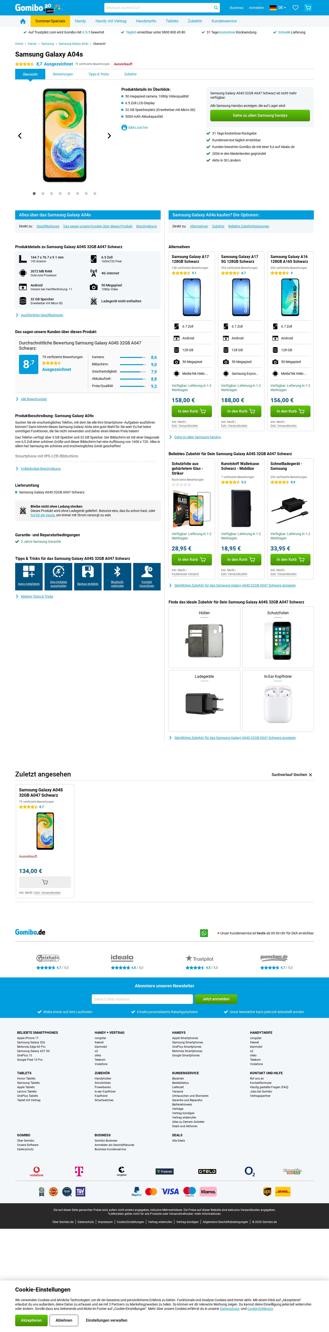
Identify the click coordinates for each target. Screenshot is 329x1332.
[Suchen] (216, 8)
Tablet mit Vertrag (28, 1100)
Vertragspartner (260, 1096)
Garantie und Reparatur (187, 1100)
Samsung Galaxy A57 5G (33, 1051)
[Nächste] (109, 136)
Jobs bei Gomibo (261, 1091)
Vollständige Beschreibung (41, 469)
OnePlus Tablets (27, 1096)
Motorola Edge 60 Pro (31, 1046)
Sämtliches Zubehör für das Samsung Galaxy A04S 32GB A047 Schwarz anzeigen (235, 585)
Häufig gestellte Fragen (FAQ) (269, 1087)
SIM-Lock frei (138, 127)
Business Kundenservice (110, 1149)
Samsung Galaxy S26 (31, 1042)
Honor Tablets (26, 1078)
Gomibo (23, 1135)
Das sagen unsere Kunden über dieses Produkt (97, 226)
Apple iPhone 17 (28, 1038)
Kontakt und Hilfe (266, 1073)
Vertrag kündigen (183, 1113)
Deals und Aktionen (184, 1126)
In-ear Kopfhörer (105, 1091)
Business (103, 1135)
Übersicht (99, 43)
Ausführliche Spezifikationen (42, 315)
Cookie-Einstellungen (130, 1222)
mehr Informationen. (208, 1214)
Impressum (105, 1222)
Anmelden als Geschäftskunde (114, 1145)
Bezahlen (178, 1078)
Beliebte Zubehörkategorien (248, 226)
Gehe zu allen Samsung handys (197, 437)
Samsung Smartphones (187, 1042)
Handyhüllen (103, 1078)
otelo (98, 1055)
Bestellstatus (180, 1083)
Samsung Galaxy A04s (73, 43)
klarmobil (101, 1046)
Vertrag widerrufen (184, 1117)
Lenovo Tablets (27, 1091)
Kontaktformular (261, 1083)
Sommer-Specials (50, 21)
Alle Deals (178, 1140)
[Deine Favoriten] (295, 7)
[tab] (34, 193)
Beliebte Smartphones (37, 1033)
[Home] (23, 21)
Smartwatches (104, 1100)
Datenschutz (25, 1149)
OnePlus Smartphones (186, 1046)
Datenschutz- (230, 1309)
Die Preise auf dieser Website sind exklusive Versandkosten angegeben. (230, 1210)
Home (19, 43)
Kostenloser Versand (185, 574)
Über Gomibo (25, 1140)
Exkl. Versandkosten (185, 425)
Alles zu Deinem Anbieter (188, 1122)
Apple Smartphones (185, 1038)
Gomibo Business (106, 1140)
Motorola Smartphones (187, 1051)
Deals (177, 1135)
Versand (177, 1091)
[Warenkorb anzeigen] (308, 7)
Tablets (172, 21)
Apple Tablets (26, 1087)
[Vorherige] (20, 136)
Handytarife (146, 21)
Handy (80, 21)
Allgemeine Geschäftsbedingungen (225, 1222)
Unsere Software (27, 1145)
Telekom (100, 1059)
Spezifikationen (48, 226)
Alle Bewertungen (34, 399)
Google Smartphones (186, 1055)
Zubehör (195, 21)
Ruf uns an (257, 1078)
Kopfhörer (101, 1096)
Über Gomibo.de (63, 1222)
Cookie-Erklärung (260, 1309)
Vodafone (101, 1064)
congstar (100, 1038)
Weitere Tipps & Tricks (37, 596)
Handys (179, 1033)
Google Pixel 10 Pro (30, 1059)
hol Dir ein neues (43, 515)
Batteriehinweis (182, 1104)
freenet (99, 1042)
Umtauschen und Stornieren (190, 1096)
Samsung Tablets (28, 1083)
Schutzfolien (103, 1083)
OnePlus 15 (24, 1055)
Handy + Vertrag (110, 1033)
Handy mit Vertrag (111, 21)
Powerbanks (103, 1087)
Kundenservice (224, 21)
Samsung (47, 43)
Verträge (177, 1109)
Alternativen (199, 226)
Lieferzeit (178, 1087)
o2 (96, 1051)
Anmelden (256, 8)
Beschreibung (146, 226)
